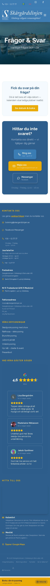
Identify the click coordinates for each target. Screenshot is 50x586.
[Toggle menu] (45, 15)
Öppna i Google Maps (15, 544)
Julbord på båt (8, 340)
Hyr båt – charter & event (13, 348)
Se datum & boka (25, 108)
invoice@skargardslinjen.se (12, 303)
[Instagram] (37, 4)
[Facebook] (45, 4)
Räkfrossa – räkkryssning (12, 332)
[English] (30, 4)
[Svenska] (24, 4)
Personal (7, 570)
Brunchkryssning (9, 336)
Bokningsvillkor (21, 562)
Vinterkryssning (8, 344)
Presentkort (7, 352)
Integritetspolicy (8, 562)
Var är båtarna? (42, 562)
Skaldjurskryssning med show (15, 327)
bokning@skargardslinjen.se (17, 222)
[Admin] (15, 570)
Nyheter (32, 562)
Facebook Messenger (14, 230)
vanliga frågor (17, 216)
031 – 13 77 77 (11, 238)
